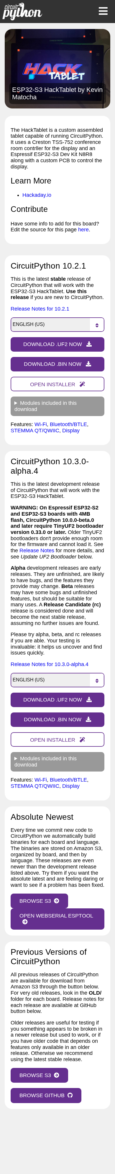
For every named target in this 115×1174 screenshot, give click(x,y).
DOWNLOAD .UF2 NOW (53, 344)
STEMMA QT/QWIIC (35, 430)
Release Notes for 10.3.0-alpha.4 (49, 664)
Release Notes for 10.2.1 (40, 309)
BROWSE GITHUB (42, 1095)
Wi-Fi (40, 424)
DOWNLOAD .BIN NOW (53, 364)
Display (71, 430)
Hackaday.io (36, 195)
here (83, 230)
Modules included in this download (45, 406)
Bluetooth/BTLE (68, 424)
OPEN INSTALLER (53, 384)
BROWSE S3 (35, 901)
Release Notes (36, 550)
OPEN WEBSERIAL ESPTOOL (56, 916)
